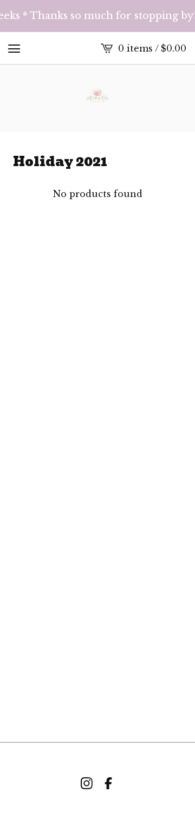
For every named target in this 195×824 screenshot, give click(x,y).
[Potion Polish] (98, 98)
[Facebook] (108, 783)
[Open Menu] (14, 48)
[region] (97, 16)
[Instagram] (87, 783)
